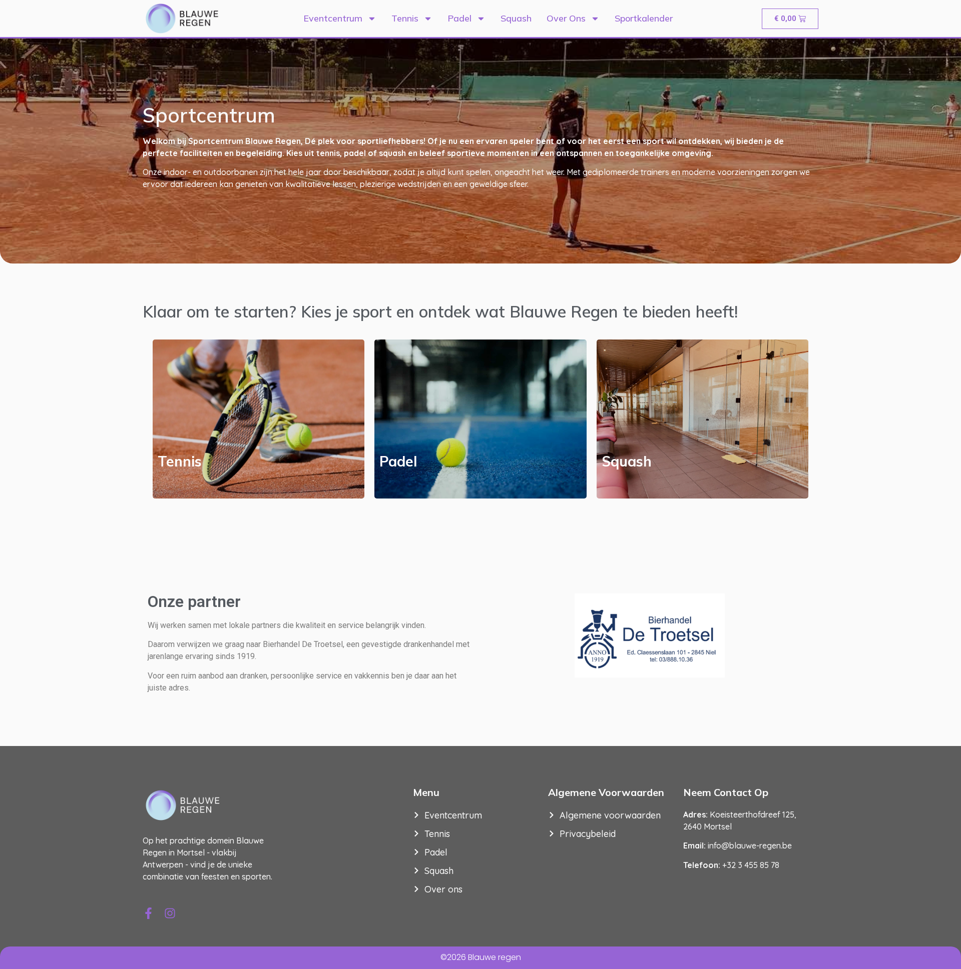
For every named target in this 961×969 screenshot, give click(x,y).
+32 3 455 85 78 (750, 865)
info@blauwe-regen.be (750, 845)
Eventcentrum (332, 18)
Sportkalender (644, 18)
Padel (459, 18)
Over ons (566, 18)
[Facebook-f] (148, 913)
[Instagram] (170, 913)
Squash (516, 18)
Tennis (404, 18)
